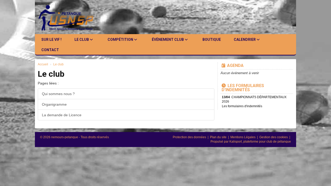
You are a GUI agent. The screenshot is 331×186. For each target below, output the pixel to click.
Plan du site (218, 137)
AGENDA (235, 65)
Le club (82, 39)
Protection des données (190, 137)
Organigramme (54, 104)
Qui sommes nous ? (58, 94)
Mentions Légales (243, 137)
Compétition (121, 39)
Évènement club (168, 39)
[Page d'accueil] (70, 17)
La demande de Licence (61, 115)
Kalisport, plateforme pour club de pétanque (260, 141)
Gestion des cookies (274, 137)
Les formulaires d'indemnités (243, 87)
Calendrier (245, 39)
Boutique (211, 39)
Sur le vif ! (51, 39)
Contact (50, 50)
